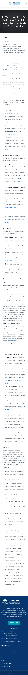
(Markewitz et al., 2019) (11, 207)
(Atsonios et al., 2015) (16, 134)
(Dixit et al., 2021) (16, 340)
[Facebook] (2, 646)
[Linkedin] (5, 646)
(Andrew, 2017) (13, 64)
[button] (26, 3)
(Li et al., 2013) (9, 261)
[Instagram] (8, 646)
